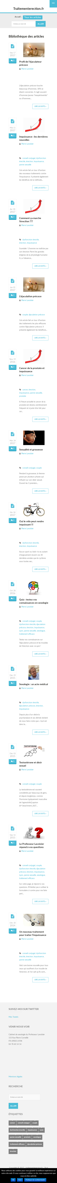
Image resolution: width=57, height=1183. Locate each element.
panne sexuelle (25, 165)
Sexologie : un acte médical (33, 684)
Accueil (18, 17)
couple (25, 315)
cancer (25, 390)
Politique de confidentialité (35, 1180)
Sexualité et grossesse (31, 450)
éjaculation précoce (36, 315)
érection (29, 161)
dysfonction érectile (30, 240)
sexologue (40, 631)
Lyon (21, 631)
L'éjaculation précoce (30, 296)
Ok (13, 1180)
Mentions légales (15, 1077)
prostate (22, 396)
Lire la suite (39, 106)
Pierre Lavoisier (27, 69)
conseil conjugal (28, 158)
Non (19, 1180)
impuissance (38, 161)
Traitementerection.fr (28, 8)
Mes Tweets (13, 1017)
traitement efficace (26, 634)
